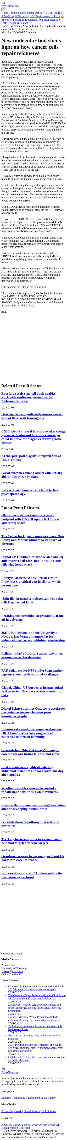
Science (22, 22)
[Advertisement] (33, 346)
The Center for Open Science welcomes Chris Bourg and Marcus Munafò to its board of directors (32, 539)
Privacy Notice (47, 1124)
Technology (23, 16)
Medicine (7, 16)
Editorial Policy (33, 12)
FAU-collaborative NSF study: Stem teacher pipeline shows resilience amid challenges (32, 672)
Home (4, 12)
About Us (6, 1124)
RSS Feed (53, 12)
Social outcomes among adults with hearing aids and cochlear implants (32, 474)
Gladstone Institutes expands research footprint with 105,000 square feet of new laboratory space (30, 519)
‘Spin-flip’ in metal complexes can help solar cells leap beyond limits (32, 600)
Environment (40, 16)
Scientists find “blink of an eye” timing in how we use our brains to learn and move (30, 752)
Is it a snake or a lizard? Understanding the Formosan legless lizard (31, 875)
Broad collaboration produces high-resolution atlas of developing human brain (33, 807)
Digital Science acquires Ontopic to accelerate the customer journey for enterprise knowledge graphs (33, 712)
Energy (52, 1097)
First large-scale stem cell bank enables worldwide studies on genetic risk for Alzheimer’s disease (28, 397)
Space (55, 16)
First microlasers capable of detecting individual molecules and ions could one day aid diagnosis (32, 770)
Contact (20, 12)
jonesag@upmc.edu (12, 971)
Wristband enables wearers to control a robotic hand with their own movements (29, 790)
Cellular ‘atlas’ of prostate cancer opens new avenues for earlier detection (32, 655)
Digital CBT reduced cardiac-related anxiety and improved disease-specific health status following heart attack (32, 560)
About (12, 12)
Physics (15, 19)
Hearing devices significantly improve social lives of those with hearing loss (32, 416)
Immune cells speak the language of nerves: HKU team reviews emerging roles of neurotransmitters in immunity (31, 733)
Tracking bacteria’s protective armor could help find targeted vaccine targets (31, 841)
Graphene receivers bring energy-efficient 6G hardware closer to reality (32, 858)
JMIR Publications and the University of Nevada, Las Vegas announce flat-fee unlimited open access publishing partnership (33, 636)
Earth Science (48, 1111)
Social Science (48, 19)
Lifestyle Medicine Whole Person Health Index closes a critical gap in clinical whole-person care (31, 581)
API (45, 12)
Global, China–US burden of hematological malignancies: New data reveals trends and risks (32, 691)
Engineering (30, 19)
